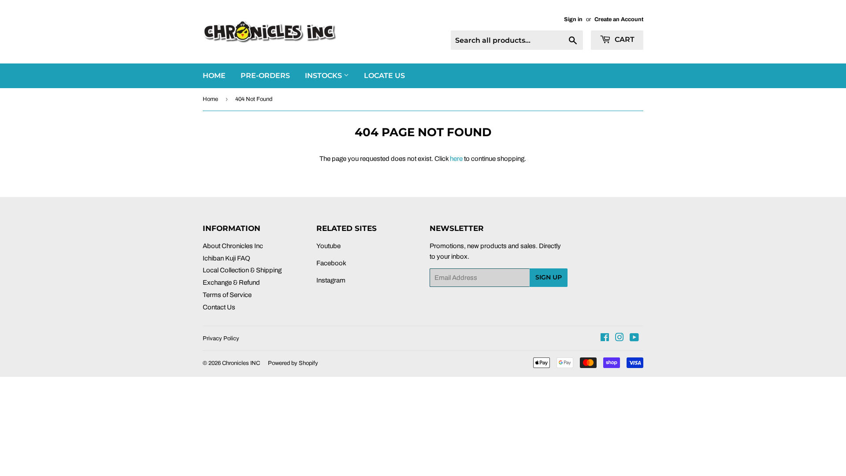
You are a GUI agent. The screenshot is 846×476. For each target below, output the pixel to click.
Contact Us (219, 307)
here (456, 158)
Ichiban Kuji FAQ (226, 258)
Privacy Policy (221, 338)
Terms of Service (227, 294)
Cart (623, 39)
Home (210, 99)
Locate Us (384, 75)
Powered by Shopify (293, 363)
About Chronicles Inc (233, 245)
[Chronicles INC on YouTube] (634, 338)
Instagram (330, 280)
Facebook (331, 263)
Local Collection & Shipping (242, 270)
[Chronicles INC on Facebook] (604, 338)
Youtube (328, 245)
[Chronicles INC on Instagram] (619, 338)
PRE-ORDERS (265, 75)
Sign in (573, 19)
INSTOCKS (324, 75)
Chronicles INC (241, 363)
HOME (214, 75)
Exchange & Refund (231, 282)
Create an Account (618, 19)
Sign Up (548, 277)
